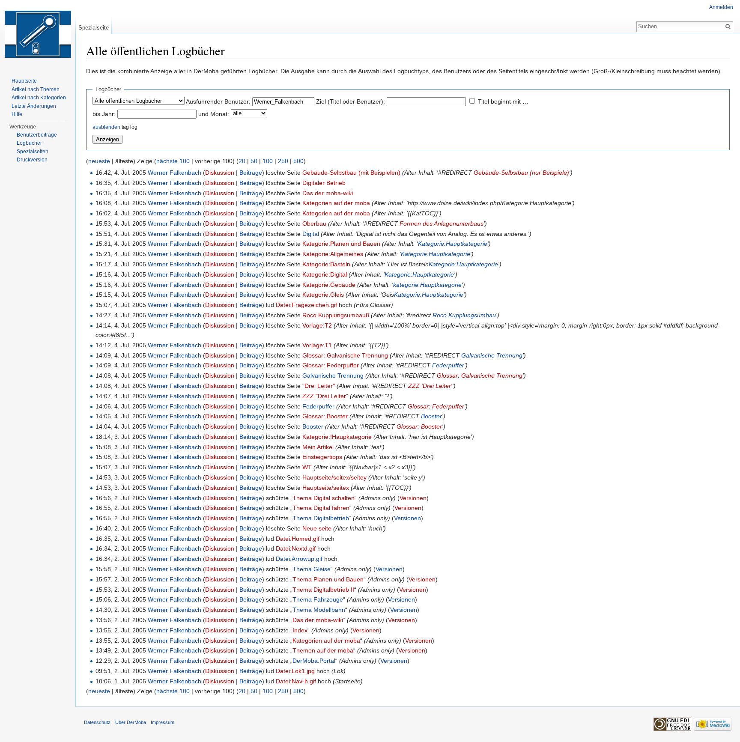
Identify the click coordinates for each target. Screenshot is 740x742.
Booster (431, 416)
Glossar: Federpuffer (330, 365)
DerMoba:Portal (313, 660)
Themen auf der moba (322, 650)
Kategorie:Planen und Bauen (341, 243)
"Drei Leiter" (318, 385)
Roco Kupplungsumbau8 (335, 315)
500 (298, 161)
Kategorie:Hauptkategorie (452, 243)
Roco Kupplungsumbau (464, 315)
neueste (99, 161)
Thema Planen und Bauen (328, 579)
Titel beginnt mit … (503, 101)
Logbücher (29, 143)
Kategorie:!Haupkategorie (337, 436)
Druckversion (32, 160)
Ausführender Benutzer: (218, 101)
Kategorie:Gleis (323, 294)
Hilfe (17, 114)
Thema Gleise (311, 569)
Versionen (413, 498)
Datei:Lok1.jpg (295, 671)
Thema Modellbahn (318, 609)
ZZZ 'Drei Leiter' (430, 385)
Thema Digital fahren (320, 507)
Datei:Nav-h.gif (296, 681)
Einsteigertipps (322, 456)
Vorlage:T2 (317, 325)
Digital (310, 233)
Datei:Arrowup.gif (299, 558)
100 (268, 161)
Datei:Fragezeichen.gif (306, 304)
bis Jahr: (104, 113)
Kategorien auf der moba (336, 203)
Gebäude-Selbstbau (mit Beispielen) (351, 172)
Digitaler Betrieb (324, 182)
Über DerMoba (130, 722)
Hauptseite (24, 81)
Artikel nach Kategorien (39, 98)
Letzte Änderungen (34, 106)
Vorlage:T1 (317, 345)
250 (283, 161)
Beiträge (250, 172)
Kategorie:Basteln (326, 264)
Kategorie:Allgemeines (332, 253)
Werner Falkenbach (174, 172)
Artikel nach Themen (36, 89)
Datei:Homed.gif (297, 538)
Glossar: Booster (325, 416)
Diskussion (219, 172)
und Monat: (213, 113)
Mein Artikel (318, 447)
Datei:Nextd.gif (296, 548)
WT (307, 467)
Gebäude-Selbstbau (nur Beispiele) (521, 172)
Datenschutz (97, 722)
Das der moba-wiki (327, 193)
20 (242, 161)
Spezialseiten (32, 152)
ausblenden (106, 127)
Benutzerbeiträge (37, 135)
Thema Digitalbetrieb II (323, 589)
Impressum (162, 722)
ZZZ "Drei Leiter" (325, 396)
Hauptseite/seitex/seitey (334, 477)
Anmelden (721, 7)
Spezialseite (93, 27)
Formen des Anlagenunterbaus (441, 223)
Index (299, 630)
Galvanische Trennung (491, 355)
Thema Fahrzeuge (317, 599)
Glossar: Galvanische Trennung (345, 355)
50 (254, 161)
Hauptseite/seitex (325, 487)
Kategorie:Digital (324, 274)
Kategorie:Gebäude (328, 284)
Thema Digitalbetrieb (320, 518)
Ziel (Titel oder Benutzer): (350, 101)
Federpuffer (448, 365)
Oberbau (314, 223)
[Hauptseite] (37, 34)
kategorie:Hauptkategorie (427, 284)
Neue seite (316, 528)
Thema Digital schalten (323, 498)
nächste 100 (173, 161)
